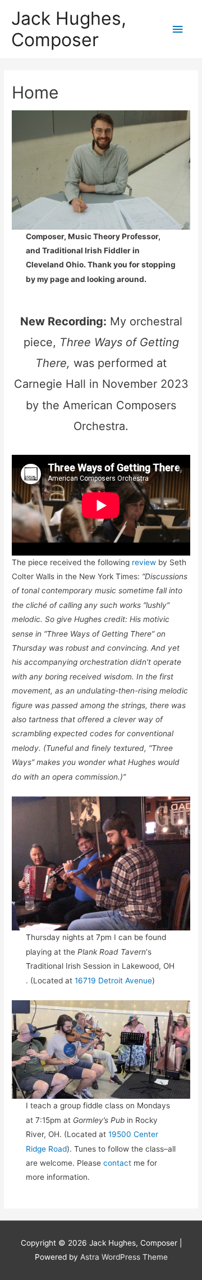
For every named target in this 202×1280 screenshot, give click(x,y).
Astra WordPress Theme (124, 1256)
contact (118, 1162)
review (144, 562)
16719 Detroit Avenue (113, 980)
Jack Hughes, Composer (68, 29)
